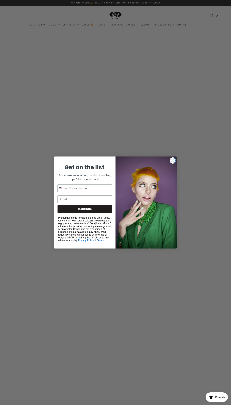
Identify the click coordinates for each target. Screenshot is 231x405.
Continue (85, 209)
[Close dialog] (173, 160)
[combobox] (63, 188)
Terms (100, 240)
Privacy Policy (86, 240)
